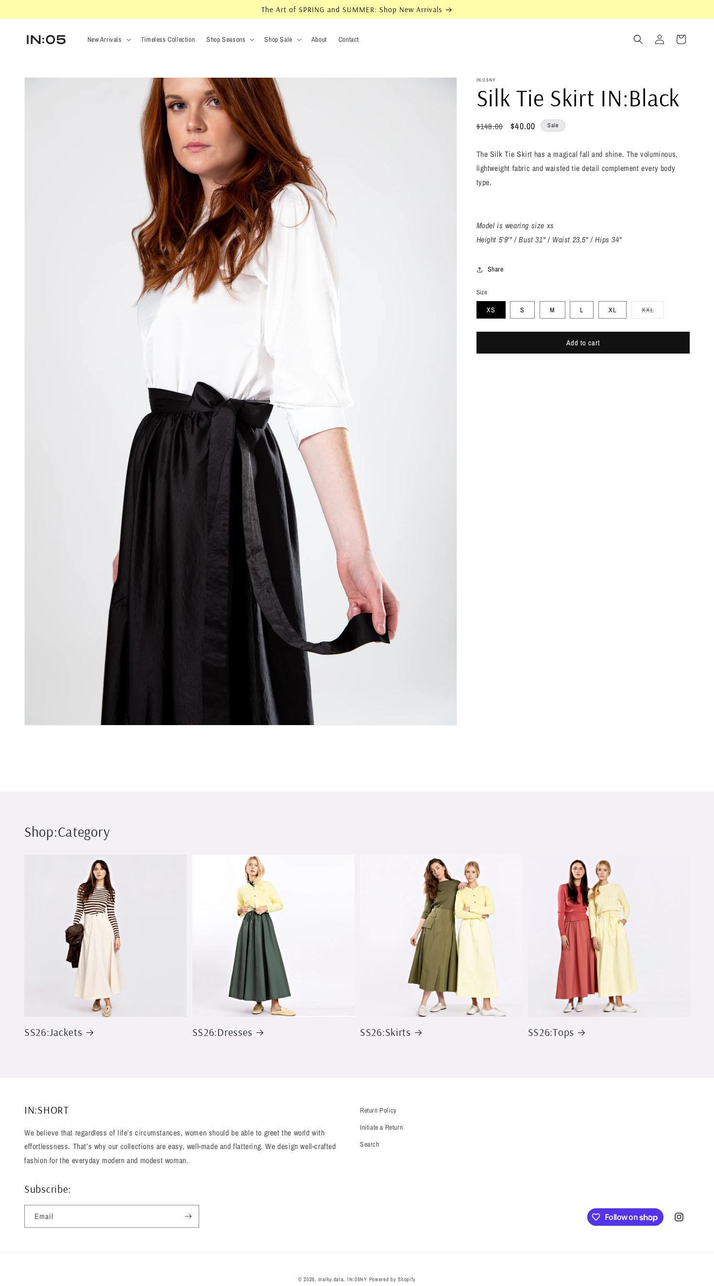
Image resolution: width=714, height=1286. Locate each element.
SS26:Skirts (385, 1031)
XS (491, 310)
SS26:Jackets (53, 1031)
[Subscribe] (188, 1216)
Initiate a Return (381, 1127)
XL (612, 310)
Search (369, 1144)
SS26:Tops (551, 1031)
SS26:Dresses (222, 1031)
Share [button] (496, 269)
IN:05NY (357, 1279)
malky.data (330, 1279)
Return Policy (378, 1110)
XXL (653, 312)
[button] (108, 39)
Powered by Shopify (392, 1279)
